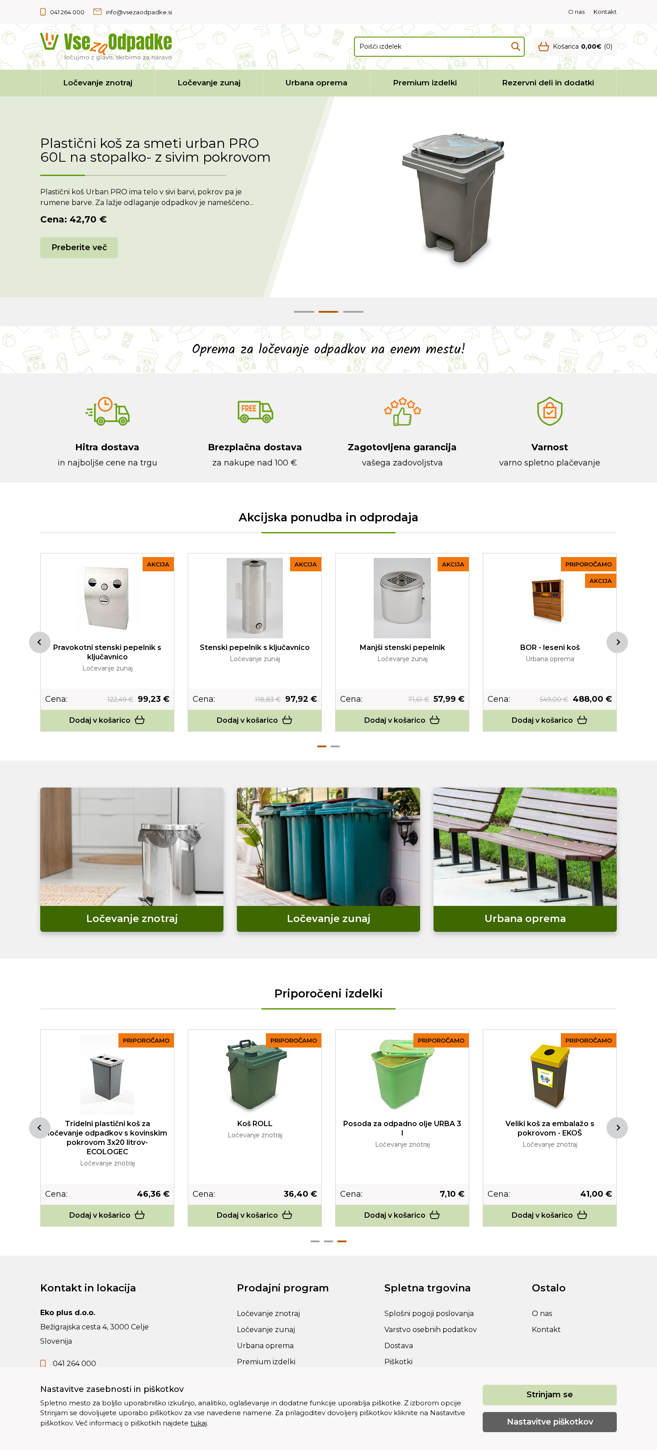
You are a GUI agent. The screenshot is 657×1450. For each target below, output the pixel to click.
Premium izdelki (425, 82)
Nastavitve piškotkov (550, 1422)
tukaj (198, 1423)
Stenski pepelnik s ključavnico (255, 647)
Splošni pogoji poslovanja (429, 1313)
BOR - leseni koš (550, 647)
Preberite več (79, 240)
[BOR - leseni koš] (550, 598)
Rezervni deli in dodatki (548, 82)
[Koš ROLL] (255, 1074)
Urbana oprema (316, 82)
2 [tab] (335, 746)
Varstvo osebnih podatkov (430, 1329)
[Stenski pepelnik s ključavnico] (255, 598)
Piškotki (398, 1362)
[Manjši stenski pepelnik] (402, 598)
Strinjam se (549, 1395)
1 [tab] (321, 746)
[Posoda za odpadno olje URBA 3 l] (402, 1074)
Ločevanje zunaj (208, 82)
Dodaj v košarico (100, 720)
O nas (576, 11)
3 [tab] (341, 1241)
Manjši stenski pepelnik (402, 647)
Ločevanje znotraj (97, 82)
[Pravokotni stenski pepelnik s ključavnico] (107, 598)
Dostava (398, 1345)
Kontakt (605, 11)
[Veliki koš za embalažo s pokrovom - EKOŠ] (550, 1074)
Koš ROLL (255, 1123)
